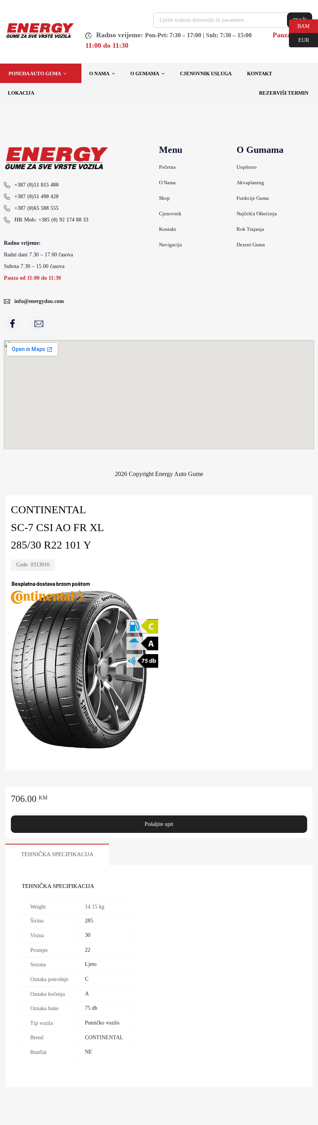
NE (88, 1052)
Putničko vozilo (102, 1023)
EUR (299, 39)
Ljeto (91, 964)
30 (87, 935)
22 (87, 950)
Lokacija (21, 93)
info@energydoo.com (39, 301)
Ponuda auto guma (35, 73)
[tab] (57, 854)
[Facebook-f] (12, 323)
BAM (299, 25)
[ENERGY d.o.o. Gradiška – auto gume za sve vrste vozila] (40, 37)
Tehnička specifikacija (57, 854)
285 (89, 921)
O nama (99, 73)
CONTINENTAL (104, 1037)
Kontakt (259, 73)
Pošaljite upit (159, 824)
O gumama (144, 73)
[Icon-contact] (38, 323)
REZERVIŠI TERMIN (283, 93)
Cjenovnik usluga (206, 73)
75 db (91, 1008)
